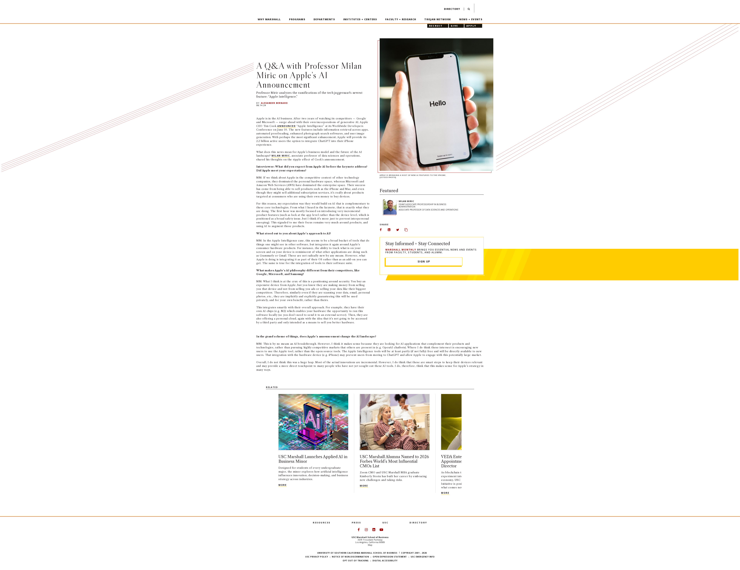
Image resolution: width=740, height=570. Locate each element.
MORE (282, 485)
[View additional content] (469, 453)
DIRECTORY (418, 522)
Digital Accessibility (385, 560)
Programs (297, 19)
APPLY (471, 25)
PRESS (356, 522)
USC (385, 522)
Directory (452, 9)
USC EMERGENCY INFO (423, 556)
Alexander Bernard (274, 103)
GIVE (454, 25)
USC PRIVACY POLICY (316, 556)
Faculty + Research (400, 19)
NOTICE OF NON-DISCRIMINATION (350, 556)
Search (468, 10)
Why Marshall (269, 19)
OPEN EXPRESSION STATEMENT (390, 556)
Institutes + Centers (360, 19)
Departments (324, 19)
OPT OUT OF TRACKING (356, 560)
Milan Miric (281, 155)
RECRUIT (435, 25)
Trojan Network (437, 19)
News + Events (470, 19)
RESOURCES (321, 522)
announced (286, 126)
